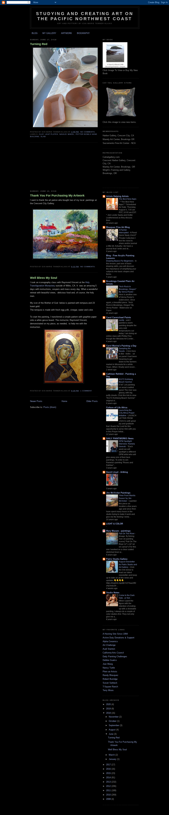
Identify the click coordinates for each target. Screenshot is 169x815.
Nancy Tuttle (109, 668)
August (112, 729)
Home (64, 401)
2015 (108, 773)
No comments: (87, 132)
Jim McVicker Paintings (118, 493)
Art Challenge (109, 645)
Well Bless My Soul (43, 277)
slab (43, 136)
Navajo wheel (66, 134)
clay (41, 134)
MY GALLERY (49, 33)
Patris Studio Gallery (116, 559)
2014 (108, 777)
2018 (108, 713)
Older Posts (92, 401)
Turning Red (38, 44)
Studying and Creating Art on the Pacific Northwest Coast (84, 16)
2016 (108, 769)
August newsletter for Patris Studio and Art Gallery (128, 564)
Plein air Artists (110, 671)
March (112, 755)
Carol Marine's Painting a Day (121, 346)
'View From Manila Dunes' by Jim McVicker (127, 498)
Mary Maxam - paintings (118, 531)
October (113, 721)
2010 (108, 794)
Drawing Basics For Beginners (120, 261)
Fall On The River (127, 533)
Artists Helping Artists (117, 196)
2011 (108, 790)
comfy (122, 320)
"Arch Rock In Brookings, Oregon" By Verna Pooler (127, 289)
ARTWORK (66, 33)
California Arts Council (113, 652)
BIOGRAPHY (83, 33)
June (111, 734)
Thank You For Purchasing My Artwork (57, 195)
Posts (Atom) (49, 407)
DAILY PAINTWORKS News (120, 438)
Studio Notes (112, 592)
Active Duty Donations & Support (118, 637)
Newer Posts (36, 401)
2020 (108, 704)
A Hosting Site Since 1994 (115, 634)
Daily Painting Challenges (115, 656)
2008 (108, 799)
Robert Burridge (110, 679)
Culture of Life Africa (116, 407)
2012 (108, 786)
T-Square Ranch (110, 686)
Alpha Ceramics (110, 641)
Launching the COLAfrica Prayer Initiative (127, 413)
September (114, 725)
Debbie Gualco (110, 660)
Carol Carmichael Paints (118, 317)
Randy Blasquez (110, 675)
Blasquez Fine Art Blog (118, 227)
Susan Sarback (110, 683)
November (114, 717)
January (113, 759)
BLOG (35, 33)
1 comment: (86, 391)
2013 (108, 782)
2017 (108, 764)
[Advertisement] (55, 166)
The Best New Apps (127, 199)
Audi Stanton (109, 649)
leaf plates (51, 134)
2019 (108, 708)
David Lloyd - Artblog (117, 472)
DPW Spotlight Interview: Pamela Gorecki (127, 444)
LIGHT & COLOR (114, 523)
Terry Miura (108, 690)
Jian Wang (108, 664)
